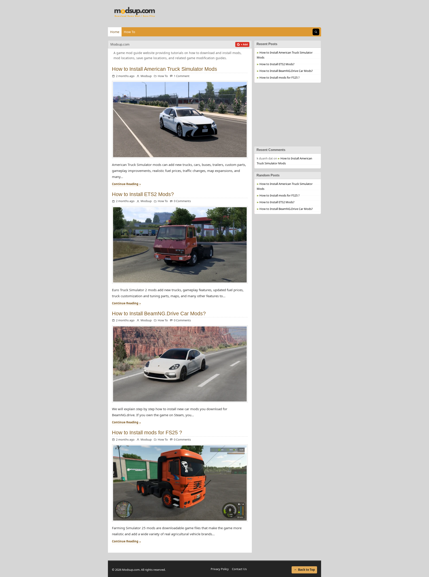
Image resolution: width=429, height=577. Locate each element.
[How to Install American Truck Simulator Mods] (180, 119)
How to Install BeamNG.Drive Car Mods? (159, 313)
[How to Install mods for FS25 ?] (180, 483)
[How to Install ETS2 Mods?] (180, 245)
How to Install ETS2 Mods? (143, 194)
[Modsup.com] (135, 12)
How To (129, 32)
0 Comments (182, 201)
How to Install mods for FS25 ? (147, 432)
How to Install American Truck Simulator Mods (164, 69)
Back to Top (306, 570)
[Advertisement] (287, 114)
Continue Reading (125, 184)
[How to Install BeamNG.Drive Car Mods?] (180, 364)
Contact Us (239, 569)
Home (114, 32)
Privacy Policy (220, 569)
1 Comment (181, 76)
